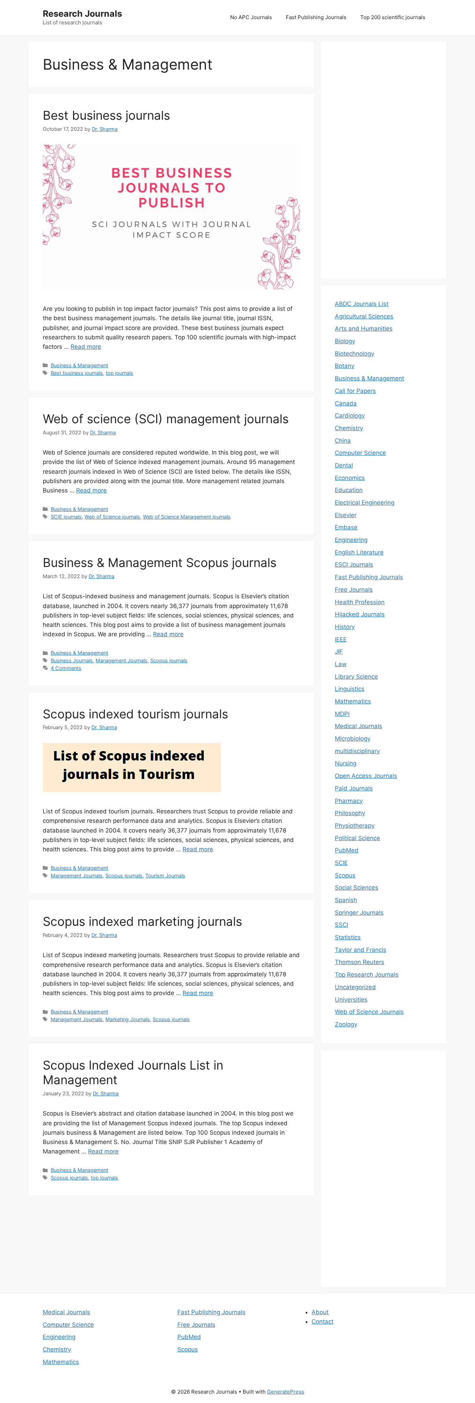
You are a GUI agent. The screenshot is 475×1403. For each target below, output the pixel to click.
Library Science (356, 676)
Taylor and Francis (360, 949)
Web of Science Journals (369, 1011)
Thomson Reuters (359, 962)
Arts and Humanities (364, 328)
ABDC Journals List (361, 303)
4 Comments (66, 668)
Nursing (345, 763)
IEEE (341, 639)
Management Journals (121, 660)
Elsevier (345, 515)
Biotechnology (354, 353)
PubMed (347, 850)
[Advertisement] (383, 160)
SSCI (341, 924)
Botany (344, 365)
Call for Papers (355, 390)
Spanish (346, 900)
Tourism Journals (165, 875)
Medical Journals (358, 726)
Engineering (351, 539)
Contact (322, 1321)
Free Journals (354, 589)
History (345, 626)
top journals (119, 373)
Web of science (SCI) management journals (166, 418)
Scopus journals (168, 660)
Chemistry (349, 428)
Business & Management (79, 365)
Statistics (348, 937)
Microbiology (352, 738)
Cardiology (350, 415)
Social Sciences (356, 887)
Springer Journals (359, 912)
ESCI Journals (354, 564)
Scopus (345, 875)
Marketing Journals (127, 1019)
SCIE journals (66, 517)
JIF (339, 651)
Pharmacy (349, 800)
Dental (344, 465)
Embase (346, 527)
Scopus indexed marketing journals (142, 921)
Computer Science (360, 452)
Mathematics (353, 701)
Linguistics (349, 688)
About (320, 1312)
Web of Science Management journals (187, 517)
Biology (345, 341)
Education (349, 490)
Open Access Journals (366, 775)
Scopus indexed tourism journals (135, 714)
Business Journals (72, 660)
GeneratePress (285, 1391)
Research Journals (82, 13)
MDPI (342, 713)
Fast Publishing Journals (316, 17)
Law (341, 664)
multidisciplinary (357, 751)
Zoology (346, 1024)
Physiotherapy (355, 825)
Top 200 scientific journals (392, 17)
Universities (351, 999)
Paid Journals (354, 788)
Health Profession (360, 602)
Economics (350, 477)
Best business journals (106, 115)
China (343, 440)
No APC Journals (251, 17)
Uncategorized (355, 987)
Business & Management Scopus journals (159, 562)
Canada (346, 403)
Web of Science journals (112, 517)
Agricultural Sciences (364, 316)
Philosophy (350, 813)
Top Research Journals (366, 974)
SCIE (341, 862)
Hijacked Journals (360, 614)
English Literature (359, 552)
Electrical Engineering (364, 502)
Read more (86, 346)
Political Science (357, 838)
